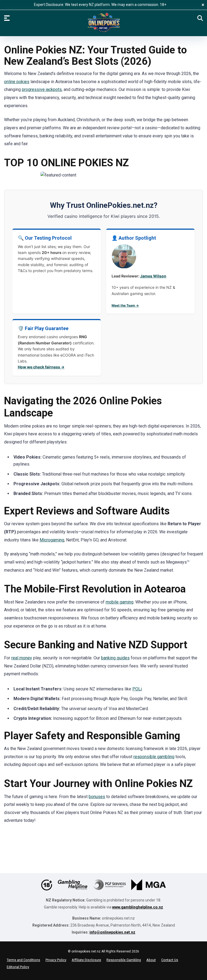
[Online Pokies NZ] (103, 23)
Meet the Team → (125, 305)
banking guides (115, 657)
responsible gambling (153, 756)
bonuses (97, 796)
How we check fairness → (41, 367)
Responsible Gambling (123, 960)
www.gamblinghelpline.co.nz (137, 907)
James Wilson (153, 276)
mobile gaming (119, 602)
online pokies (16, 81)
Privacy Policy (56, 960)
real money (21, 657)
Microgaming (52, 539)
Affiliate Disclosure (86, 960)
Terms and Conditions (23, 960)
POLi (137, 688)
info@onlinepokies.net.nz (112, 932)
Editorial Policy (18, 967)
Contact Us (169, 960)
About (151, 960)
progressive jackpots (42, 89)
